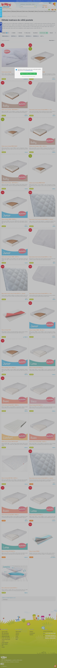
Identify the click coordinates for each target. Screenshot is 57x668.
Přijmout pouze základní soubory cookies (28, 76)
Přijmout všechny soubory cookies (28, 73)
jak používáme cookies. (29, 70)
